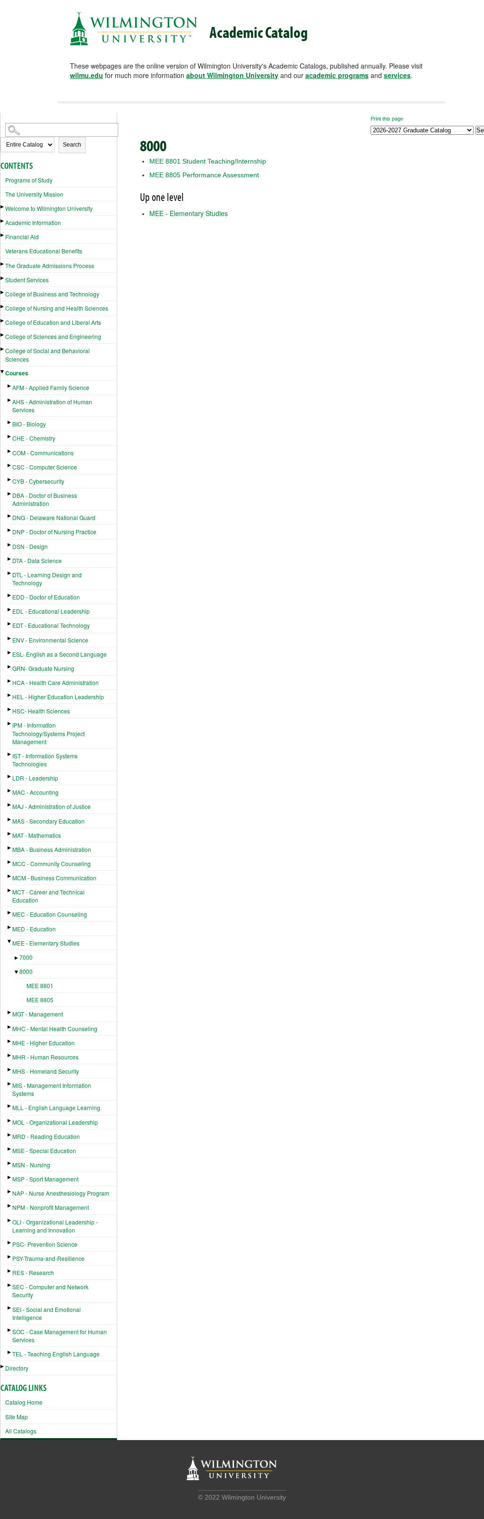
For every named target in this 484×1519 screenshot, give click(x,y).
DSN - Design (30, 546)
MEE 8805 (39, 1000)
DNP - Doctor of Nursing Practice (54, 532)
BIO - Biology (29, 424)
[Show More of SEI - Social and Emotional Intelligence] (10, 1308)
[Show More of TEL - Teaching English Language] (10, 1352)
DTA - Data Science (37, 560)
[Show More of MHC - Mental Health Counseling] (10, 1027)
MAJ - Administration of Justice (51, 806)
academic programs (337, 75)
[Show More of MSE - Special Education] (10, 1149)
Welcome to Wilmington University (49, 208)
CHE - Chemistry (33, 438)
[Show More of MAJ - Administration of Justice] (10, 805)
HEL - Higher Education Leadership (58, 697)
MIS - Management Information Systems (51, 1089)
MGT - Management (37, 1014)
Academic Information (33, 222)
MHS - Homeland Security (45, 1071)
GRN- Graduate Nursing (43, 668)
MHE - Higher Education (43, 1043)
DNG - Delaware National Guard (53, 517)
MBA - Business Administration (51, 849)
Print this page (387, 119)
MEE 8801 (39, 985)
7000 (26, 957)
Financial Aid (22, 237)
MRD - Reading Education (46, 1136)
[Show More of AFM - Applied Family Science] (10, 386)
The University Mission (34, 194)
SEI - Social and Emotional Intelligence (46, 1313)
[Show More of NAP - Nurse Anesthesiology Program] (10, 1191)
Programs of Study (28, 180)
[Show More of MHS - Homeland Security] (10, 1070)
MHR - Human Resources (45, 1057)
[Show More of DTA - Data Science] (10, 559)
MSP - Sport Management (45, 1179)
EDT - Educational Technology (51, 625)
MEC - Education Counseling (49, 914)
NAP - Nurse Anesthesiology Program (60, 1193)
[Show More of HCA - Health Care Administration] (10, 681)
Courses (16, 373)
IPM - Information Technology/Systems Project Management (48, 733)
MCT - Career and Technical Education (48, 896)
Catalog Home (24, 1402)
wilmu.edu (86, 75)
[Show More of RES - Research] (10, 1271)
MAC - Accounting (35, 792)
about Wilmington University (232, 75)
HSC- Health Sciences (41, 711)
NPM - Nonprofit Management (50, 1207)
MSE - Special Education (44, 1150)
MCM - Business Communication (54, 878)
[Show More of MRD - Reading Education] (10, 1135)
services (397, 75)
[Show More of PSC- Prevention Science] (10, 1243)
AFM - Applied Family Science (50, 387)
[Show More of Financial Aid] (2, 235)
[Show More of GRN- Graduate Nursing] (10, 667)
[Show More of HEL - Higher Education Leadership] (10, 695)
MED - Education (34, 929)
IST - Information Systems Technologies (45, 760)
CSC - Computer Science (44, 467)
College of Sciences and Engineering (53, 336)
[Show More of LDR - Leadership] (10, 776)
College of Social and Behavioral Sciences (47, 355)
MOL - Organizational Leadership (55, 1122)
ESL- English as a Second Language (59, 654)
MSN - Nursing (31, 1165)
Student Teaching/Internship (207, 161)
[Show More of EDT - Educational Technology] (10, 624)
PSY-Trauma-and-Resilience (48, 1258)
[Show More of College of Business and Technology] (2, 292)
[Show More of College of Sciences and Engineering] (2, 335)
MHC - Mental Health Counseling (54, 1028)
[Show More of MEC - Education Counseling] (10, 913)
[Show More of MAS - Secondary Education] (10, 819)
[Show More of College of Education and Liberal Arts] (2, 321)
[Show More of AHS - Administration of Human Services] (10, 400)
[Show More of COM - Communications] (10, 451)
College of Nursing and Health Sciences (56, 308)
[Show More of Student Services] (2, 278)
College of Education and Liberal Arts (53, 322)
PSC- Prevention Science (45, 1244)
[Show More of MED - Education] (10, 927)
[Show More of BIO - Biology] (10, 422)
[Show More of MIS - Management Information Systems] (10, 1084)
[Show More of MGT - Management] (10, 1012)
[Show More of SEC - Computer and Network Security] (10, 1285)
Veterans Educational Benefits (43, 251)
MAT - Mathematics (36, 835)
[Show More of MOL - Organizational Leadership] (10, 1121)
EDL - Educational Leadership (51, 611)
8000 (26, 971)
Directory (16, 1368)
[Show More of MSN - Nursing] (10, 1163)
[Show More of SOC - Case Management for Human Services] (10, 1330)
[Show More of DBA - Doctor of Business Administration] (10, 494)
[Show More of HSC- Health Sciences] (10, 709)
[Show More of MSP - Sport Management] (10, 1177)
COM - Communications (43, 453)
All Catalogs (20, 1431)
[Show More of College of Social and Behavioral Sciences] (2, 349)
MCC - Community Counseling (51, 863)
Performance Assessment (204, 175)
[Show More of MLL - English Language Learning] (10, 1106)
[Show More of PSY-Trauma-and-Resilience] (10, 1257)
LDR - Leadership (35, 778)
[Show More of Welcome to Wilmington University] (2, 207)
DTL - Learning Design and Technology (47, 579)
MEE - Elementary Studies (45, 943)
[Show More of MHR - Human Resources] (10, 1055)
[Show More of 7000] (17, 958)
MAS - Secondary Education (48, 821)
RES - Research (33, 1272)
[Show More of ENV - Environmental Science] (10, 638)
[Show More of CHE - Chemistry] (10, 436)
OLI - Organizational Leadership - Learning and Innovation (55, 1226)
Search (72, 144)
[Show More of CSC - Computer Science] (10, 465)
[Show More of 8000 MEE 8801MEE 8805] (17, 972)
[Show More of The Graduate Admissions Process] (2, 264)
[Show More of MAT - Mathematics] (10, 834)
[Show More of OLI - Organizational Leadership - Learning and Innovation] (10, 1220)
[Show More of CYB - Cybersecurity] (10, 479)
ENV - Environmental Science (50, 640)
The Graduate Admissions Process (49, 265)
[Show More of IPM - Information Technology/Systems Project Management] (10, 723)
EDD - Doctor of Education (46, 597)
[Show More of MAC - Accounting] (10, 791)
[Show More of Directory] (2, 1366)
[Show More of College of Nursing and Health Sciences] (2, 306)
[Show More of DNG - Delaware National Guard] (10, 516)
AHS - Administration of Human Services (52, 406)
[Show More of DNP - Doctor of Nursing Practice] (10, 530)
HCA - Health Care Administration (55, 682)
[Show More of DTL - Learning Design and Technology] (10, 573)
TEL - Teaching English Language (56, 1354)
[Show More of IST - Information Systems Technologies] (10, 754)
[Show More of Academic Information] (2, 221)
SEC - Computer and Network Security (50, 1291)
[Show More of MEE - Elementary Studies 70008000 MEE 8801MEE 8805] (10, 941)
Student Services (27, 280)
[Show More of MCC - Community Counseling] (10, 862)
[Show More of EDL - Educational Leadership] (10, 610)
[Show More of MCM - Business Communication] (10, 876)
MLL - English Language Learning (56, 1107)
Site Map (16, 1417)
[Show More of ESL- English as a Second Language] (10, 653)
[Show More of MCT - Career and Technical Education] (10, 890)
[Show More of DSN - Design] (10, 545)
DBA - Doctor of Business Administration (44, 499)
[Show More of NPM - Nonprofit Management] (10, 1206)
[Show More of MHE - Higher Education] (10, 1041)
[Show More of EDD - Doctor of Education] (10, 595)
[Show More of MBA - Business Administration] (10, 848)
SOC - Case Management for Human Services (59, 1336)
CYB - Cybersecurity (38, 481)
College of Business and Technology (52, 294)
